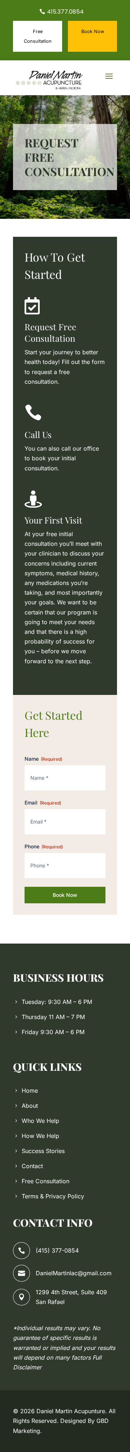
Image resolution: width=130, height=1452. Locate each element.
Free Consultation (38, 36)
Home (30, 1090)
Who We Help (40, 1120)
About (30, 1105)
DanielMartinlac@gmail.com (74, 1273)
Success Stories (43, 1150)
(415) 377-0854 (57, 1250)
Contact (32, 1166)
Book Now (92, 31)
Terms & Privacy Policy (53, 1196)
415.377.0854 (65, 12)
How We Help (40, 1135)
